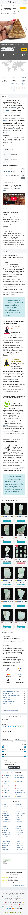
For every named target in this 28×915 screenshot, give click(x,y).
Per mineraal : (5, 739)
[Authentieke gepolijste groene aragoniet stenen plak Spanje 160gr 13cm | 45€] (7, 509)
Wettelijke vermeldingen (11, 891)
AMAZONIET (19, 804)
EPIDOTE (19, 817)
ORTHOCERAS (6, 834)
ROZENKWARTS (7, 841)
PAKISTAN (6, 790)
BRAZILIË (6, 777)
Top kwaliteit (7, 709)
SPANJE (19, 781)
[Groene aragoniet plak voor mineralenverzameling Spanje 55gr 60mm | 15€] (21, 615)
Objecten (6, 697)
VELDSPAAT (6, 849)
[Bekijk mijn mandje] (13, 2)
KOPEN (23, 8)
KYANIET (18, 828)
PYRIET (5, 836)
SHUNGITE (6, 843)
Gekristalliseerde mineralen (11, 695)
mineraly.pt (14, 905)
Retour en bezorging (13, 893)
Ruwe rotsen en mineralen (11, 691)
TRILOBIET (6, 847)
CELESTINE (6, 815)
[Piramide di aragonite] (19, 88)
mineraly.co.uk (17, 902)
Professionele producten (11, 710)
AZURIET (5, 811)
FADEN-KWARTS (7, 819)
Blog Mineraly (6, 896)
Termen (3, 891)
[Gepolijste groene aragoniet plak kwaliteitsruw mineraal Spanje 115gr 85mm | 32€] (7, 572)
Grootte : (4, 754)
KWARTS (6, 828)
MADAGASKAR (21, 786)
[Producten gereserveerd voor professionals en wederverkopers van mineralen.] (26, 559)
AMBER (5, 806)
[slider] (3, 747)
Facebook (14, 896)
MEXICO (6, 788)
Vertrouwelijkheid (22, 891)
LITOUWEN (20, 785)
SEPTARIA (19, 841)
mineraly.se (23, 905)
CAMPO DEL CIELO (20, 813)
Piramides (16, 5)
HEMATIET (19, 823)
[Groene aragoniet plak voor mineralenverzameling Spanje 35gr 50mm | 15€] (21, 530)
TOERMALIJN (19, 845)
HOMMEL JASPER (7, 824)
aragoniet (6, 516)
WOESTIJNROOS (20, 849)
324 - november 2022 (23, 83)
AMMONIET (6, 807)
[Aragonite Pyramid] (14, 88)
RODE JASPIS (19, 838)
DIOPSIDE (19, 815)
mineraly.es (23, 904)
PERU (19, 788)
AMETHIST (19, 806)
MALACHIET (6, 832)
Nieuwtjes (6, 707)
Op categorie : (5, 719)
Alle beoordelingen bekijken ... (18, 885)
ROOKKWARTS (7, 839)
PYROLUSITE (19, 836)
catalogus (4, 5)
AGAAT (5, 804)
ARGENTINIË (20, 775)
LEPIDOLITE (19, 830)
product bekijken (7, 520)
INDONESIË (7, 785)
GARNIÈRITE (6, 821)
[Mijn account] (11, 2)
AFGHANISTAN (7, 775)
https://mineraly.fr (14, 899)
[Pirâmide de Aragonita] (24, 88)
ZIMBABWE (20, 796)
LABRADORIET (7, 830)
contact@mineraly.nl (16, 898)
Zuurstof (8, 169)
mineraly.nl (6, 905)
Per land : (17, 739)
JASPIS (5, 826)
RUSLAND (20, 790)
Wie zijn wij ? (5, 893)
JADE (18, 824)
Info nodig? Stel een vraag (7, 49)
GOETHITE (19, 821)
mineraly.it (14, 904)
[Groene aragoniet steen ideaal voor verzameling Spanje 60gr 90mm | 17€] (7, 530)
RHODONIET (6, 838)
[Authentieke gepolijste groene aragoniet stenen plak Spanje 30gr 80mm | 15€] (7, 551)
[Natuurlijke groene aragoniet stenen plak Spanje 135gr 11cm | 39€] (21, 572)
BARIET (18, 811)
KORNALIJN (19, 826)
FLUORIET (19, 819)
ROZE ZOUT (19, 839)
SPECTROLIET (19, 843)
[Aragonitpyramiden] (14, 90)
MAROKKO (7, 786)
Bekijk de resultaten (14, 767)
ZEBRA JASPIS (6, 851)
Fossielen (6, 699)
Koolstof (8, 175)
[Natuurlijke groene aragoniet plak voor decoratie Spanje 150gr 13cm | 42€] (7, 594)
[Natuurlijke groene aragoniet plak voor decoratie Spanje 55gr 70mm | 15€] (21, 594)
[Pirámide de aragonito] (22, 88)
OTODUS (19, 834)
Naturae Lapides (13, 230)
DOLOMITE (6, 817)
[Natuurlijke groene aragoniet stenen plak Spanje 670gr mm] (21, 551)
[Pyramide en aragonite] (12, 88)
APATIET (5, 809)
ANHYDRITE (19, 807)
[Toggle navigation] (25, 2)
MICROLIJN (19, 832)
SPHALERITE (6, 845)
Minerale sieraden (9, 701)
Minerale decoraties (9, 693)
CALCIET (5, 813)
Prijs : (3, 745)
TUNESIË (6, 792)
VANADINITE (19, 847)
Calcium (8, 171)
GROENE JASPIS (7, 823)
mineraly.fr (8, 902)
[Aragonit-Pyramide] (17, 88)
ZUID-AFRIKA (7, 796)
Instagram (20, 896)
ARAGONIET (19, 809)
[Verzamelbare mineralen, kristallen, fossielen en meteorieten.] (2, 2)
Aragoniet (23, 77)
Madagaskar (14, 83)
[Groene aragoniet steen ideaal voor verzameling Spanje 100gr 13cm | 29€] (21, 509)
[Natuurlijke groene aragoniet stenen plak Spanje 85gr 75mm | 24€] (7, 615)
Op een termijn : (5, 734)
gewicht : (4, 749)
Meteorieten (7, 703)
